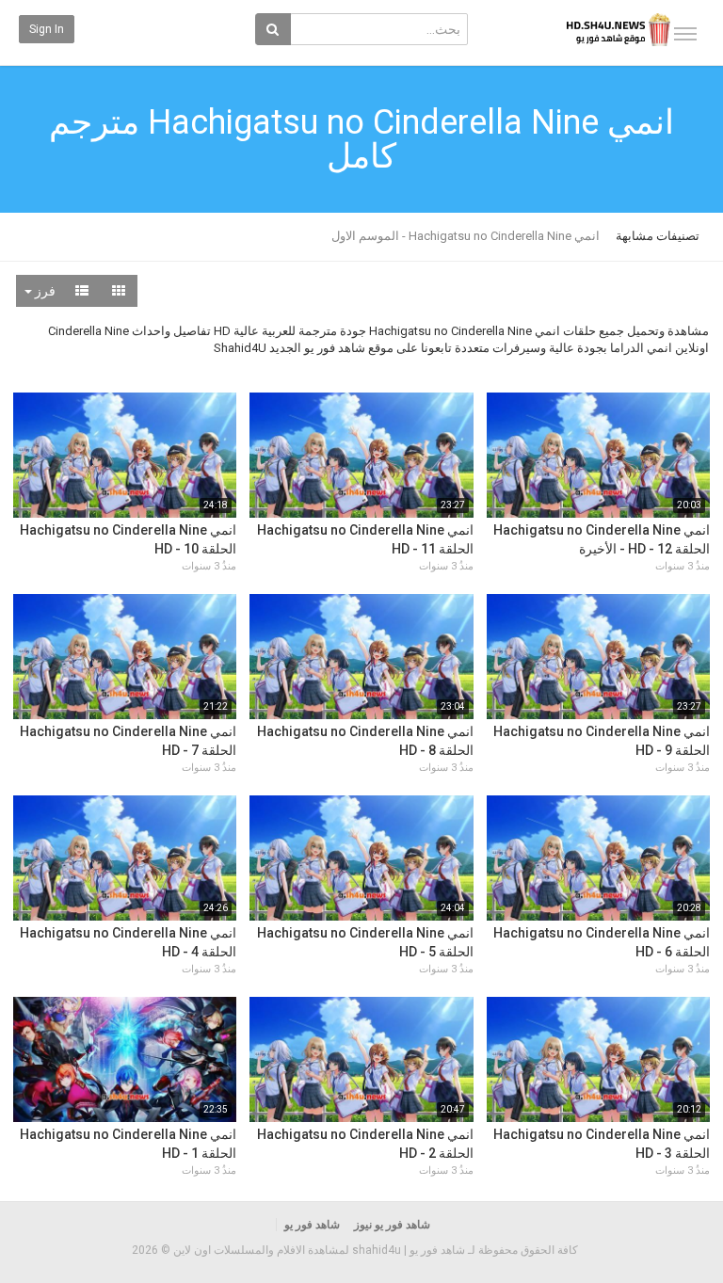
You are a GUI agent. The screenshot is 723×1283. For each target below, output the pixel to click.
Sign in (46, 29)
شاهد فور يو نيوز (392, 1224)
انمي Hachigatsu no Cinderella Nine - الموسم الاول (465, 236)
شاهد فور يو (312, 1224)
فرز (44, 290)
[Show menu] (685, 34)
